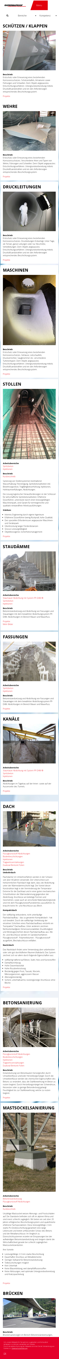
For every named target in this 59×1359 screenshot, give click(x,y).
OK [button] (5, 1353)
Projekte (6, 96)
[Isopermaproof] (15, 5)
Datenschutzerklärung (19, 1348)
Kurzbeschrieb (9, 476)
